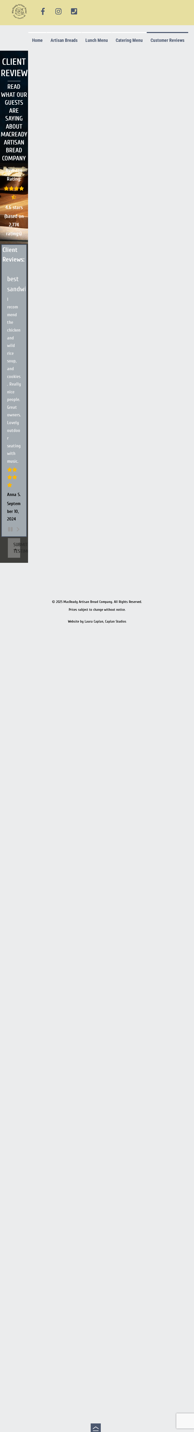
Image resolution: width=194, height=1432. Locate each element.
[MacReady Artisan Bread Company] (20, 20)
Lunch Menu (96, 40)
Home (37, 40)
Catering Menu (129, 40)
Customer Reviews (167, 40)
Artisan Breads (64, 40)
